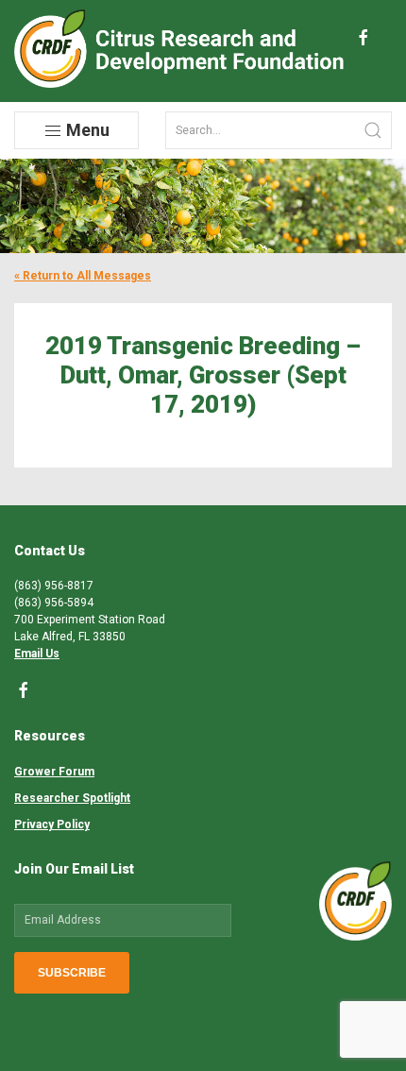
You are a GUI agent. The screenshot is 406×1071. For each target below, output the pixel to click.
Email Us (36, 653)
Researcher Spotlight (72, 798)
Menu (86, 130)
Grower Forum (54, 771)
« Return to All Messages (82, 275)
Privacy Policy (52, 824)
